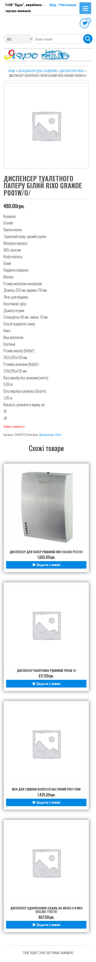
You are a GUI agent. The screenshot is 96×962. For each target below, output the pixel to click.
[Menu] (85, 8)
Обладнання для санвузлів (37, 70)
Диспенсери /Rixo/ (72, 70)
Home (11, 70)
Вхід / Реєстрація (63, 4)
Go (88, 38)
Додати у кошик (48, 564)
